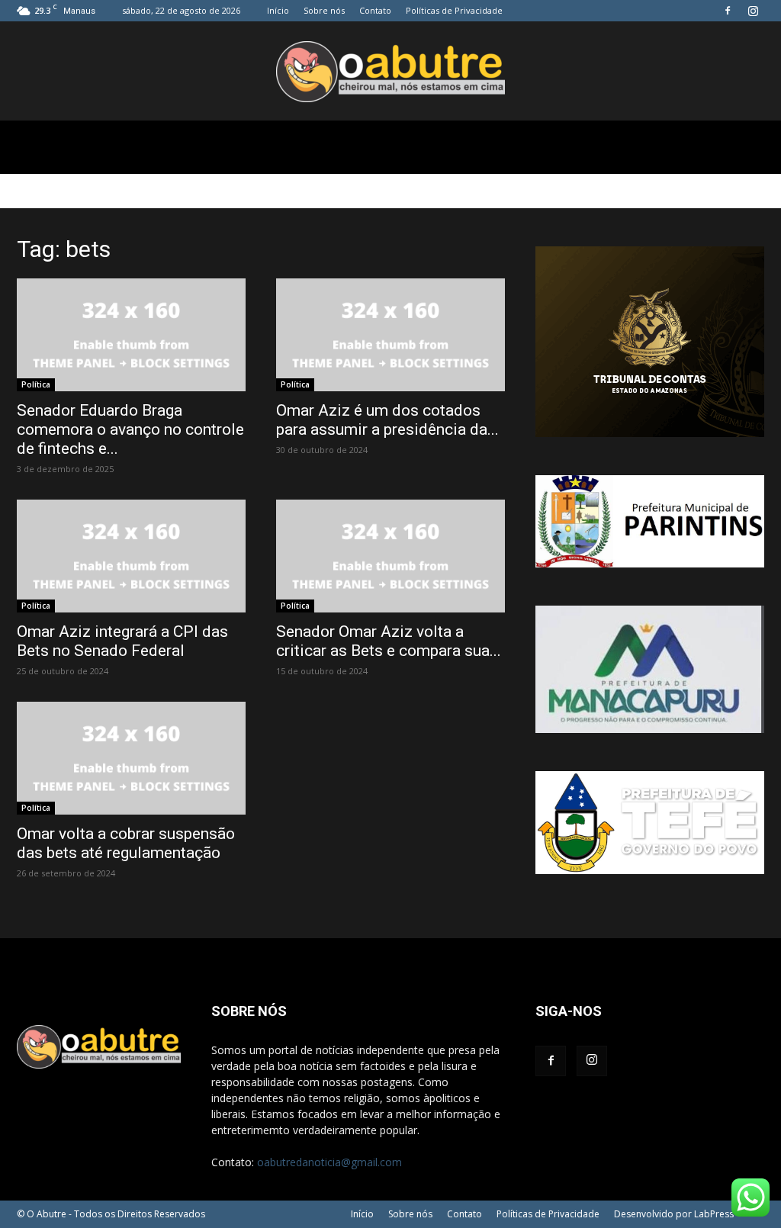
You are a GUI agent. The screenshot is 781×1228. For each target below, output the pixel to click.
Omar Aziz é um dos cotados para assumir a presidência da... (387, 420)
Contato (375, 10)
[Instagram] (752, 10)
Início (278, 10)
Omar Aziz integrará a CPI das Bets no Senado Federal (122, 641)
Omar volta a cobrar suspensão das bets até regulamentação (126, 843)
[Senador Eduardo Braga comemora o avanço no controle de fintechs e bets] (131, 334)
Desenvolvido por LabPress (674, 1213)
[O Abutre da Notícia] (390, 71)
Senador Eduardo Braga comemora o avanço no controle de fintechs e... (130, 429)
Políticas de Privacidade (454, 10)
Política (35, 384)
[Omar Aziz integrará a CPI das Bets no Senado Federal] (131, 556)
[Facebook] (727, 10)
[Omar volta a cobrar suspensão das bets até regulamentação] (131, 758)
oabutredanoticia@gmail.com (329, 1162)
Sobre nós (324, 10)
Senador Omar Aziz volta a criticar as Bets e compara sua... (388, 641)
